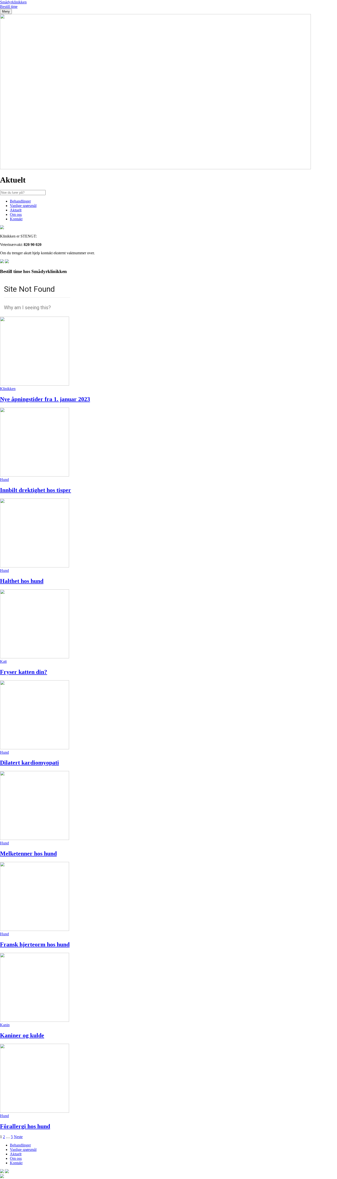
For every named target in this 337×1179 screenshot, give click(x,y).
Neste (18, 1137)
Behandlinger (20, 201)
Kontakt (16, 219)
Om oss (16, 214)
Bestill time (9, 6)
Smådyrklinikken (13, 2)
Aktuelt (15, 210)
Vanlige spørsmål (23, 206)
